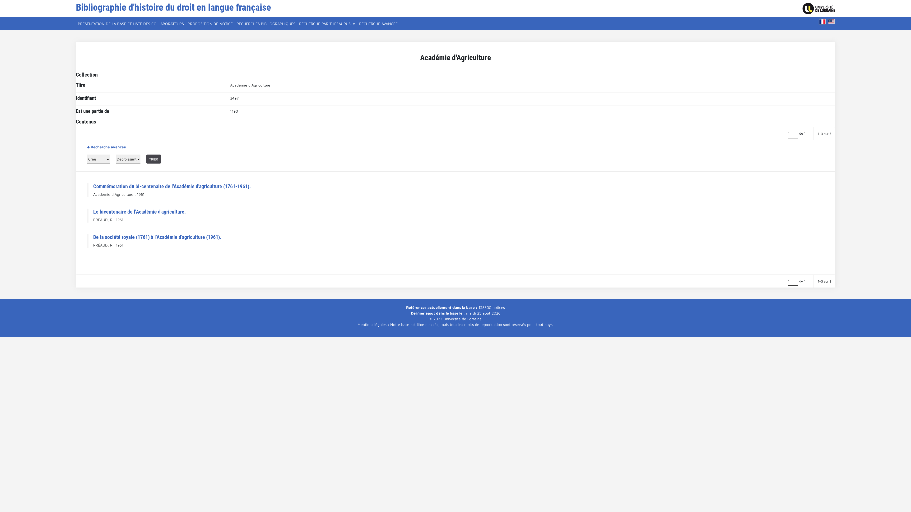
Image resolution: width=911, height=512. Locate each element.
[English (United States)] (831, 21)
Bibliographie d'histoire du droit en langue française (173, 7)
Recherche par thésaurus (325, 24)
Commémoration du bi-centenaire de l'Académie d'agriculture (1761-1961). (172, 186)
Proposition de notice (210, 24)
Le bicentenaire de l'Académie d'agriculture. (139, 212)
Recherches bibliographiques (266, 24)
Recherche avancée (378, 24)
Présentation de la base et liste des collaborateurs (131, 24)
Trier (153, 159)
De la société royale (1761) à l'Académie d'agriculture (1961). (157, 237)
